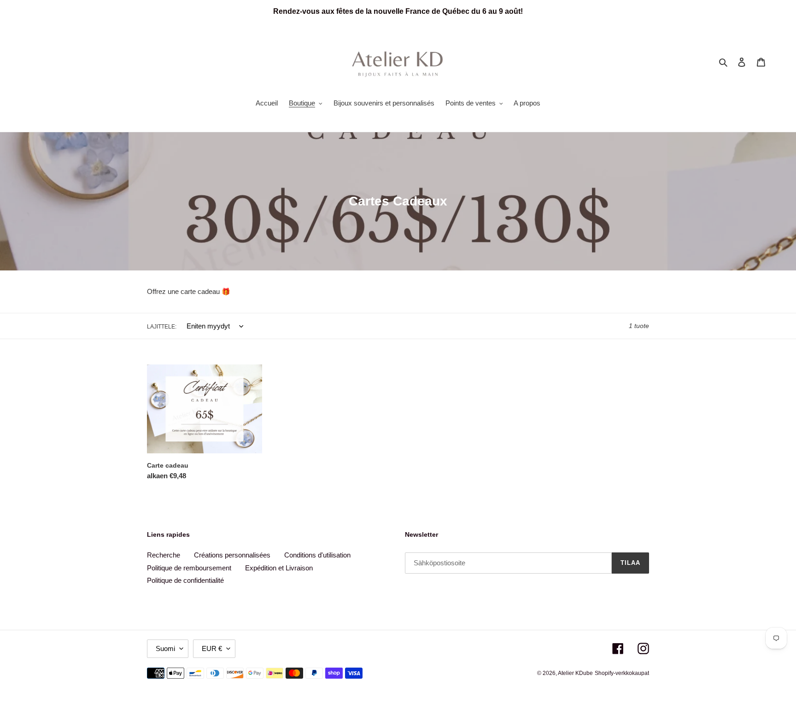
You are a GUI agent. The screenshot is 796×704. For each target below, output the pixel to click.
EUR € (212, 648)
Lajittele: (161, 326)
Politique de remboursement (189, 568)
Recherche (163, 555)
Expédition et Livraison (279, 568)
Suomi (165, 648)
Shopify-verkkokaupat (622, 673)
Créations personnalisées (232, 555)
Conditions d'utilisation (317, 555)
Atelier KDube (575, 673)
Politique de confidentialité (185, 580)
